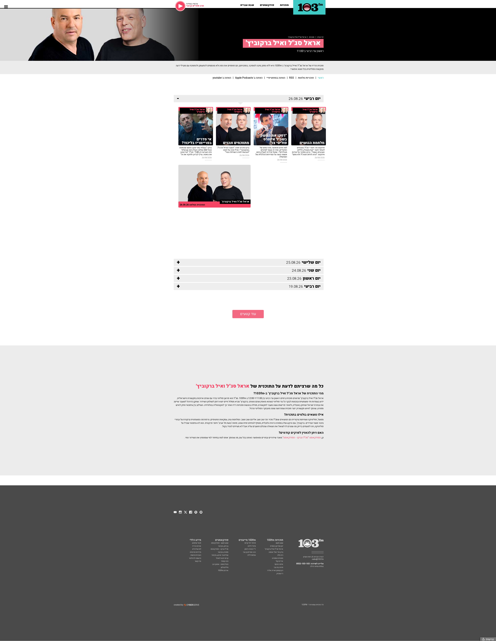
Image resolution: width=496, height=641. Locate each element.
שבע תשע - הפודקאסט (219, 543)
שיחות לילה (251, 555)
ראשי (321, 78)
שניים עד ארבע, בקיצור (219, 555)
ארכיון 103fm (223, 570)
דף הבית (320, 37)
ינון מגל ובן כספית (276, 546)
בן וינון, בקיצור (223, 546)
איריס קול (279, 561)
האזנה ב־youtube (222, 78)
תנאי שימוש (196, 543)
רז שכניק (279, 574)
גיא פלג (280, 555)
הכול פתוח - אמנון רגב (220, 564)
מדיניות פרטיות (195, 552)
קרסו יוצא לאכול (222, 558)
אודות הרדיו (196, 546)
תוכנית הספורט (277, 558)
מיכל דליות (252, 546)
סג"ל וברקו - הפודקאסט (219, 549)
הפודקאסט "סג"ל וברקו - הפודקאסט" (302, 437)
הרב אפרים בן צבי (249, 552)
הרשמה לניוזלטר (195, 558)
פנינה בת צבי (278, 567)
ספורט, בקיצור (223, 552)
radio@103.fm (318, 559)
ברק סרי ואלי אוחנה (276, 552)
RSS (291, 78)
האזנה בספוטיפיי (275, 78)
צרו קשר (198, 561)
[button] (284, 4)
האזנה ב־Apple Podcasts (248, 78)
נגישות (489, 639)
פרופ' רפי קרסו (250, 543)
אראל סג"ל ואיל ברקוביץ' (222, 386)
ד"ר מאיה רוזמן (250, 549)
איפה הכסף (278, 564)
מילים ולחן (224, 567)
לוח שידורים (196, 549)
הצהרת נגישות (196, 555)
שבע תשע (279, 543)
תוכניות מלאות (306, 78)
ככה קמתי (224, 561)
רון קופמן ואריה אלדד (275, 570)
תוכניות (311, 37)
